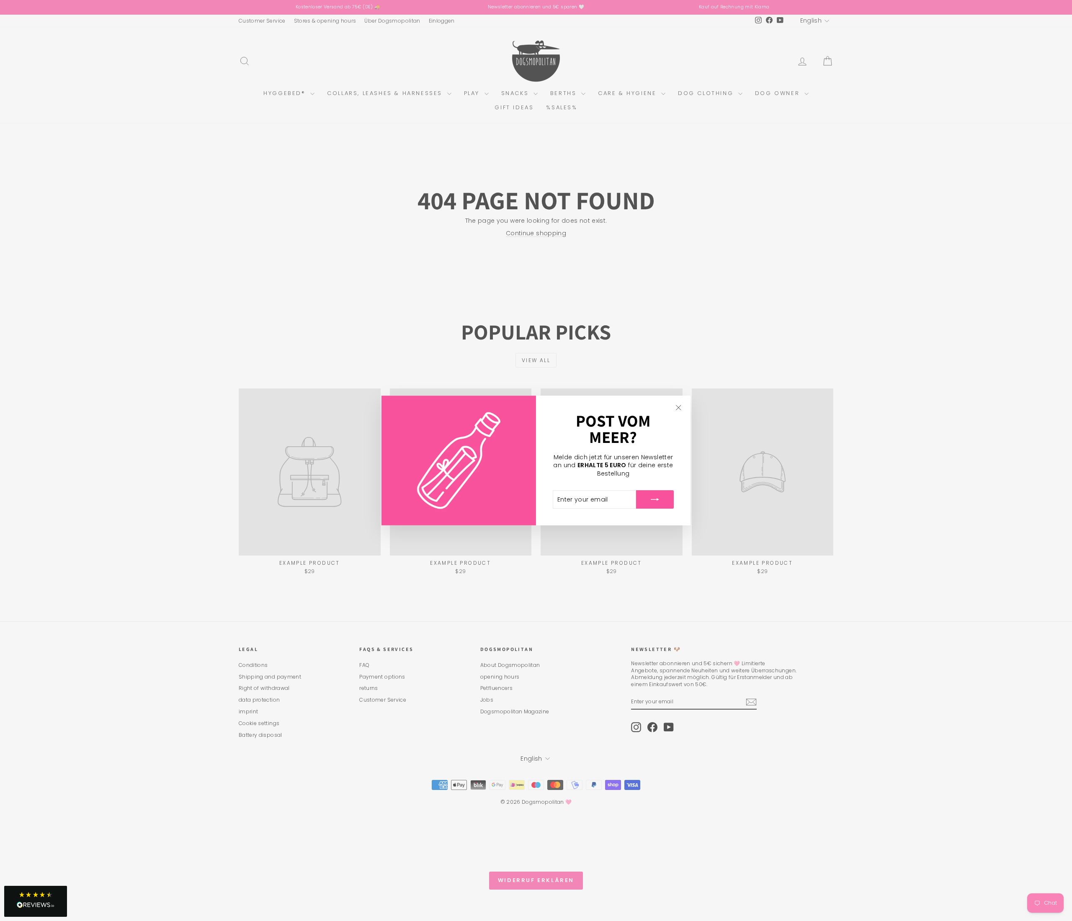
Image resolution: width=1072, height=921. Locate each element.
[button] (35, 901)
